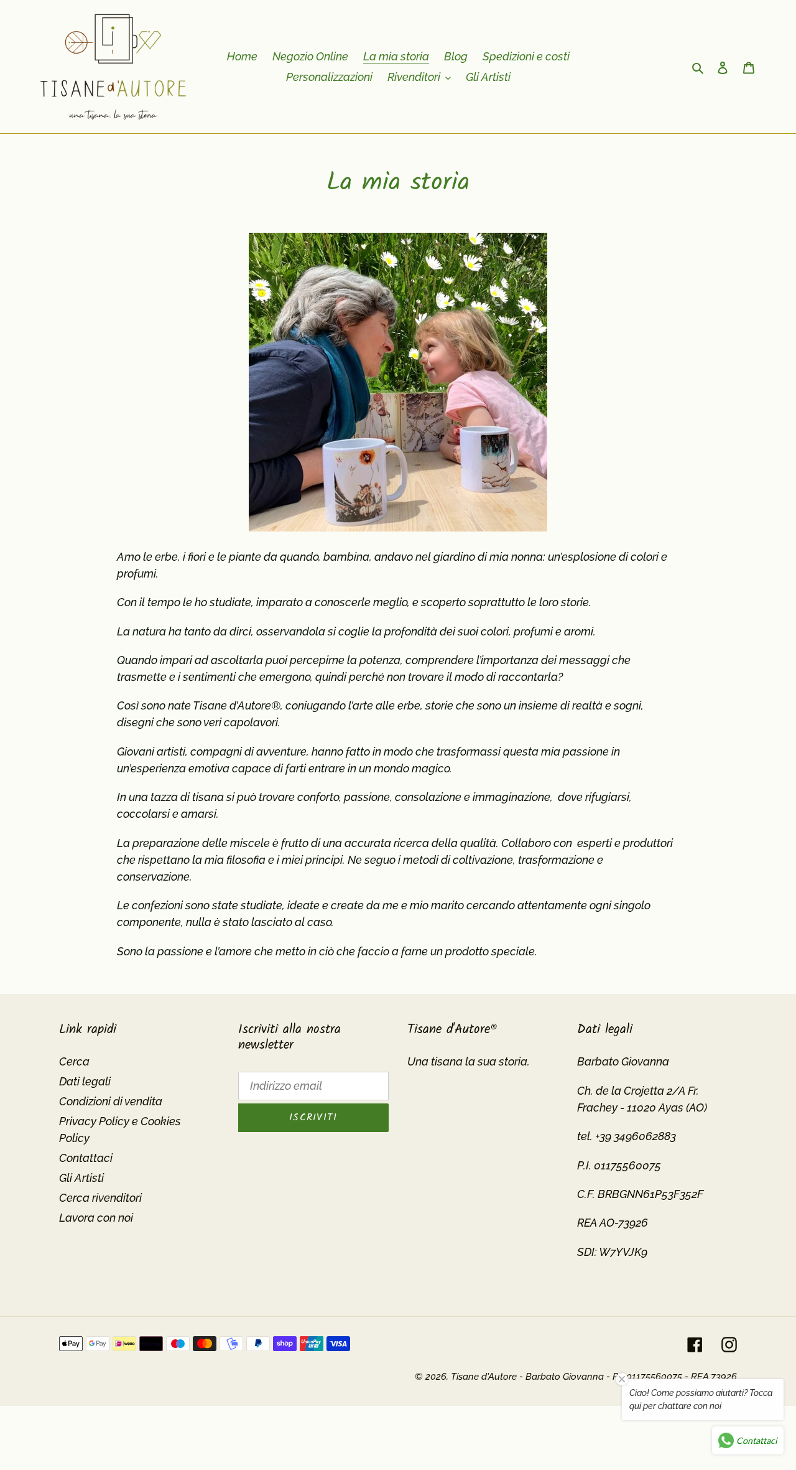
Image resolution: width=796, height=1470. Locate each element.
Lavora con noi (96, 1217)
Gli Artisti (81, 1177)
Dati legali (85, 1081)
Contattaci (86, 1157)
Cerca (74, 1061)
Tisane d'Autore (484, 1376)
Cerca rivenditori (100, 1197)
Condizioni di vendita (110, 1101)
